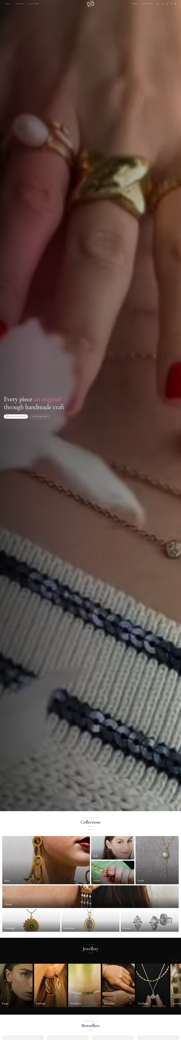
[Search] (163, 3)
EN (157, 3)
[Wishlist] (167, 3)
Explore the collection (16, 416)
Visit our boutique (40, 416)
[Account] (171, 3)
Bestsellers (147, 4)
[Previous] (172, 960)
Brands (135, 4)
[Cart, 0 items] (175, 3)
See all (90, 829)
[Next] (177, 960)
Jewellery (19, 4)
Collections (34, 4)
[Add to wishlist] (41, 1037)
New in (7, 4)
